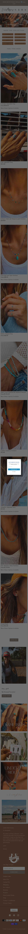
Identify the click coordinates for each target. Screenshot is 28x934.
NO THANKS (14, 471)
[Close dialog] (20, 459)
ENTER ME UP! (14, 469)
